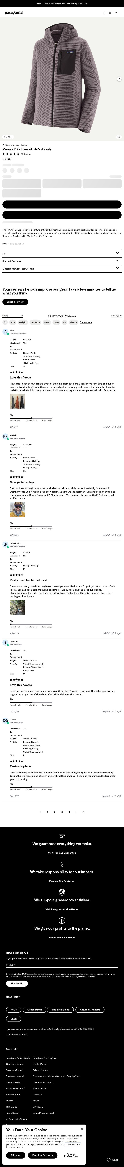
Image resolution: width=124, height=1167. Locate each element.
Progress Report (14, 1070)
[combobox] (12, 315)
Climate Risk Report (43, 1082)
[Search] (104, 13)
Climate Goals (13, 1082)
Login (14, 1018)
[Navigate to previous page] (40, 812)
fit (5, 322)
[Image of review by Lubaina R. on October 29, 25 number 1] (17, 607)
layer (56, 322)
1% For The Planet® (15, 1088)
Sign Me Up (17, 983)
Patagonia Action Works (18, 1057)
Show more (86, 322)
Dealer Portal (39, 1063)
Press (36, 1100)
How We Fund (13, 1094)
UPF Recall (38, 1106)
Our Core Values (14, 1063)
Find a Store (12, 1112)
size (13, 322)
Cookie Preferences (16, 1034)
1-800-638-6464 (85, 1028)
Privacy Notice (40, 1070)
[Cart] (110, 13)
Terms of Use (40, 1088)
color (47, 322)
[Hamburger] (116, 13)
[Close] (82, 1129)
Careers (37, 1094)
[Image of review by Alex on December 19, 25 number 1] (17, 401)
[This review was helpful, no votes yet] (113, 711)
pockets (35, 322)
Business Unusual (15, 1076)
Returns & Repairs (90, 1009)
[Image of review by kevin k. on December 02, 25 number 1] (17, 509)
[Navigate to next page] (84, 812)
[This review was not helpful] (118, 633)
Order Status (34, 1009)
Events (9, 1100)
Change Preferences (71, 1155)
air (64, 322)
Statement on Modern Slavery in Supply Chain (56, 1076)
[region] (44, 1145)
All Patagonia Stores (16, 1119)
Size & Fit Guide (60, 1009)
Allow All (16, 1155)
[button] (62, 79)
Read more (109, 390)
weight (23, 322)
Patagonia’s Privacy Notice (84, 976)
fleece (73, 322)
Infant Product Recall (43, 1112)
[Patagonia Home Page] (14, 13)
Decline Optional (43, 1155)
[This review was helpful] (113, 427)
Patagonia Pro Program (45, 1057)
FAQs (14, 1009)
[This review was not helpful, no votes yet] (118, 427)
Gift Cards (11, 1106)
